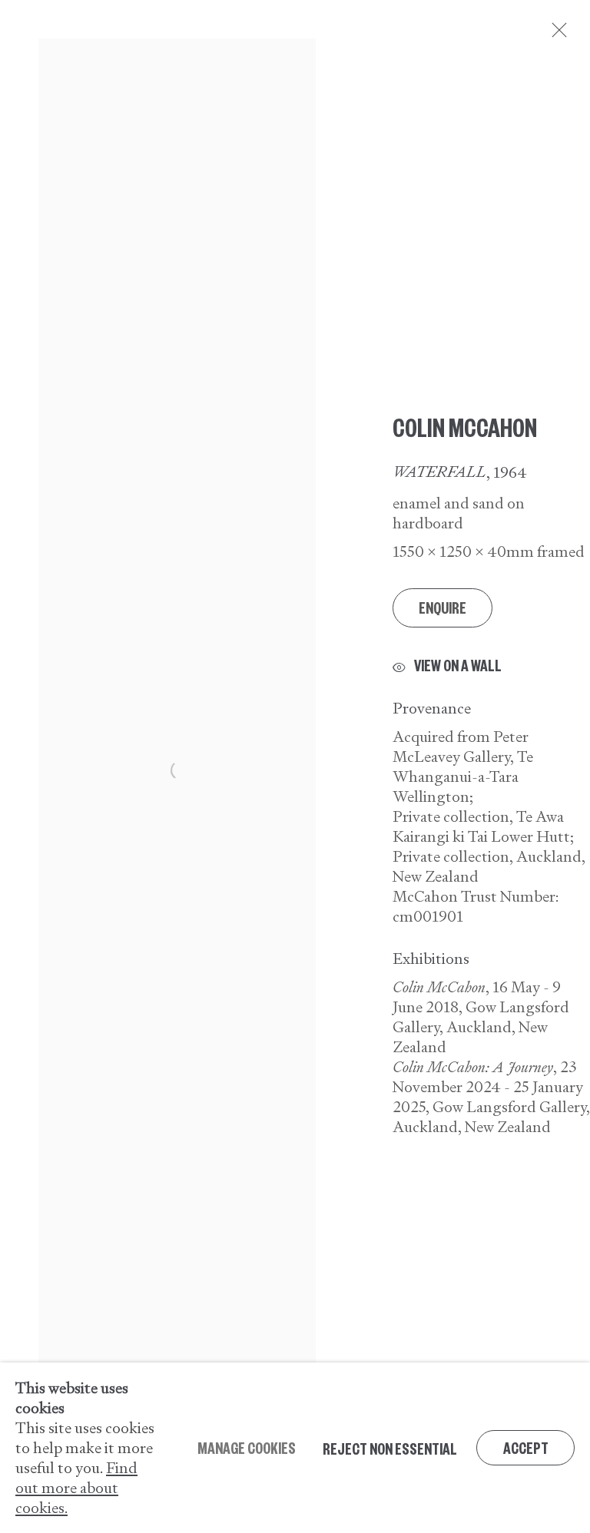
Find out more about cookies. (76, 1488)
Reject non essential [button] (390, 1448)
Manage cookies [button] (246, 1447)
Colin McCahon (465, 426)
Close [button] (555, 34)
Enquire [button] (442, 607)
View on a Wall (458, 665)
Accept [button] (526, 1447)
